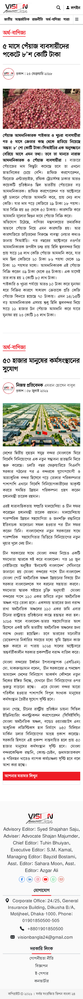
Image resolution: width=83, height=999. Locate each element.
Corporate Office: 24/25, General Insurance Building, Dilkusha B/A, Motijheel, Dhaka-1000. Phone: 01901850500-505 (43, 910)
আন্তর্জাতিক (22, 19)
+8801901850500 (44, 928)
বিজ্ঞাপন (41, 966)
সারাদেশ (68, 19)
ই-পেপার (41, 973)
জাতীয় (8, 19)
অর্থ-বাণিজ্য (53, 19)
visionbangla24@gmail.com (45, 937)
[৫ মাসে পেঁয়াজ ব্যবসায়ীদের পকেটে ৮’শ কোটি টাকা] (41, 108)
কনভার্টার (41, 981)
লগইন (75, 7)
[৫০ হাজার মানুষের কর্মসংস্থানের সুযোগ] (41, 424)
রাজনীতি (37, 19)
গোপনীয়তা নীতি (41, 958)
